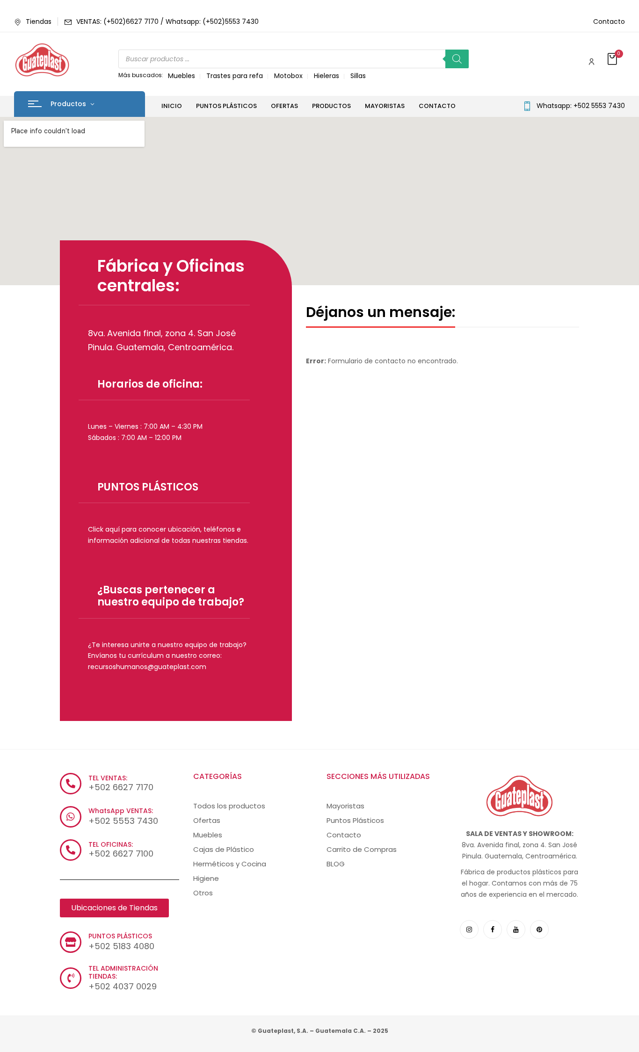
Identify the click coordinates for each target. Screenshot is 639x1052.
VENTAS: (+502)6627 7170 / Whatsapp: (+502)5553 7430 (167, 21)
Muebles (181, 75)
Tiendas (38, 21)
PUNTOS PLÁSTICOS (147, 487)
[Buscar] (457, 59)
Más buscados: (140, 75)
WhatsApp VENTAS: (120, 810)
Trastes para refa (234, 75)
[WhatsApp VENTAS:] (70, 817)
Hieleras (326, 75)
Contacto (609, 21)
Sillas (358, 75)
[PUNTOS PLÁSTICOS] (70, 942)
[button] (613, 59)
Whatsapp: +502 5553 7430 (581, 105)
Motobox (288, 75)
